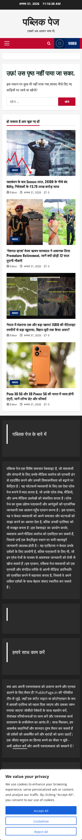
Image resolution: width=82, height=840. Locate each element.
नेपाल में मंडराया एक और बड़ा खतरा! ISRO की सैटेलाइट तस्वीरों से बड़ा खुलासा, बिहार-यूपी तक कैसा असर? (41, 327)
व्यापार (15, 170)
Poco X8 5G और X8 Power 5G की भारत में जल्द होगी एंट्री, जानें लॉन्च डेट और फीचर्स (40, 396)
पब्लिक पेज (41, 21)
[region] (41, 804)
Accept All (41, 811)
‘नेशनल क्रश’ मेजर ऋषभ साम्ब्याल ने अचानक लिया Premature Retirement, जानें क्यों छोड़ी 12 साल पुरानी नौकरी (38, 255)
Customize (41, 821)
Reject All (41, 832)
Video (72, 43)
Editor (13, 192)
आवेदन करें (20, 746)
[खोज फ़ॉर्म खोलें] (49, 43)
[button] (7, 43)
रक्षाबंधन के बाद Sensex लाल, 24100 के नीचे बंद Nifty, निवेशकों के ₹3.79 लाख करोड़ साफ (37, 184)
